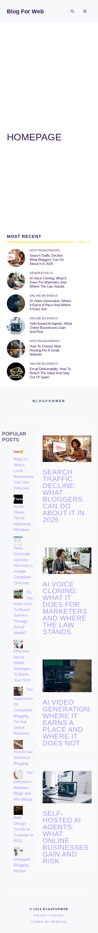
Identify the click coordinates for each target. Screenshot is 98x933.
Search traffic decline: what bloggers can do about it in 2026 (47, 260)
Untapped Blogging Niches (22, 865)
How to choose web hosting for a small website (45, 350)
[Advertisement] (49, 73)
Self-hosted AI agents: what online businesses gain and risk (51, 328)
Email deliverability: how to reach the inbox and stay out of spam (50, 373)
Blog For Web (25, 11)
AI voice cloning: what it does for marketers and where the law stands (48, 282)
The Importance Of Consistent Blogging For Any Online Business (23, 711)
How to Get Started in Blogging (23, 758)
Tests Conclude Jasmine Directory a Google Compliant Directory (23, 565)
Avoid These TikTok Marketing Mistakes (22, 518)
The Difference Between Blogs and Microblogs (23, 786)
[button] (72, 11)
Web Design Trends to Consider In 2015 (23, 829)
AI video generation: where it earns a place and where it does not (50, 305)
